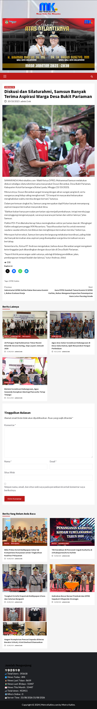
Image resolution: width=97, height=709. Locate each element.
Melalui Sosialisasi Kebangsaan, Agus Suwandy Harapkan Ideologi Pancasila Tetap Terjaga (24, 392)
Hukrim (13, 633)
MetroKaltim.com (49, 704)
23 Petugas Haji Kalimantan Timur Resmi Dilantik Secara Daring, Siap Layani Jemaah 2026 (24, 345)
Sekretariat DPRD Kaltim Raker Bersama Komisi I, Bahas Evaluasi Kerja (26, 290)
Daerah (61, 590)
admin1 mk (25, 101)
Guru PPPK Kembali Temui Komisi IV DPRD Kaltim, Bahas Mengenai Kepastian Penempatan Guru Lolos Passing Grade (70, 291)
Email (53, 461)
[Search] (91, 76)
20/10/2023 (14, 101)
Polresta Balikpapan (18, 590)
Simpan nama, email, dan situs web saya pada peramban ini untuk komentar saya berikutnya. (44, 488)
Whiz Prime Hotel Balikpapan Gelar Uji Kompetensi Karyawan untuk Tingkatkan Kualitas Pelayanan (23, 553)
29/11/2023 (10, 398)
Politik (68, 590)
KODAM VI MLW (64, 543)
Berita (6, 336)
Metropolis (26, 336)
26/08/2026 (10, 602)
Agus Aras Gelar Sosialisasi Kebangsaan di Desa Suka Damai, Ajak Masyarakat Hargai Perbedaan (71, 345)
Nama (7, 461)
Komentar (10, 425)
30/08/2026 (10, 559)
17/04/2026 (10, 351)
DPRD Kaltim (14, 281)
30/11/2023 (57, 351)
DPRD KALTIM (9, 87)
